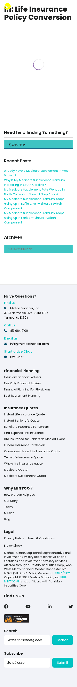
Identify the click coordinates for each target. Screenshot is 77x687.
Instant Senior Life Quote (22, 421)
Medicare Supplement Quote (25, 476)
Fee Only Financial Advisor (22, 383)
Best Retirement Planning (22, 396)
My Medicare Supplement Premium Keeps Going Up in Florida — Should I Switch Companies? (34, 217)
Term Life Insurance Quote (23, 457)
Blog (7, 519)
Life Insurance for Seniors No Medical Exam (34, 439)
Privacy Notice (14, 538)
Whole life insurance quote (23, 463)
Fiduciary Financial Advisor (22, 377)
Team (8, 507)
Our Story (11, 501)
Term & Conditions (41, 538)
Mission (9, 513)
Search (62, 640)
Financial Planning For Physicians (27, 389)
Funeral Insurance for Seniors (25, 445)
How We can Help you (19, 495)
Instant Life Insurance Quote (24, 414)
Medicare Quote (16, 470)
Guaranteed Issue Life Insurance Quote (32, 451)
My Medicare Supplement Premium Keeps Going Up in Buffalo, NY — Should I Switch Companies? (34, 203)
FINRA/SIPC (62, 573)
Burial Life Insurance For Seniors (26, 427)
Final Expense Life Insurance (24, 433)
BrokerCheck (13, 546)
